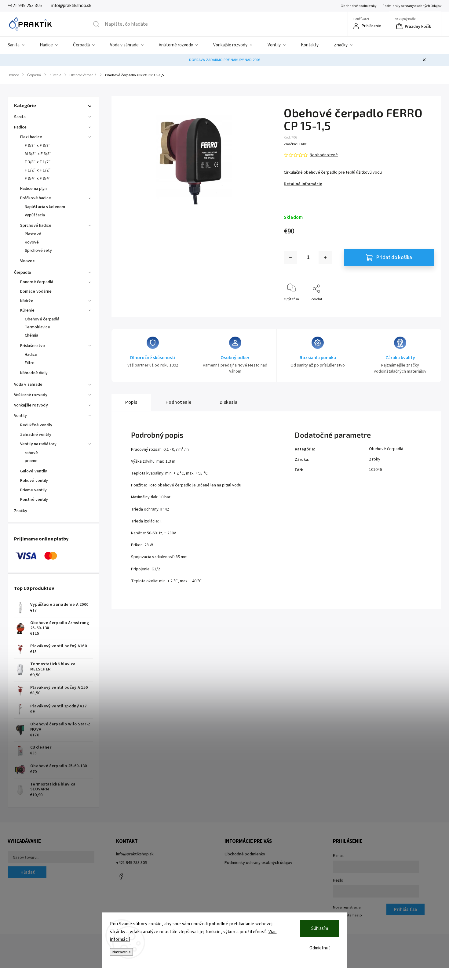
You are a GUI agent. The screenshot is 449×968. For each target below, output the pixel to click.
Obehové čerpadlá (42, 319)
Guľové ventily (33, 471)
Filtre (30, 363)
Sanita (20, 117)
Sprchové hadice (36, 225)
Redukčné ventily (36, 425)
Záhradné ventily (36, 435)
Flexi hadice (31, 137)
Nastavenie (121, 952)
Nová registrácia (347, 907)
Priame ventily (33, 490)
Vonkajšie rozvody (31, 405)
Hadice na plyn (33, 189)
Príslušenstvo (32, 346)
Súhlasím (319, 928)
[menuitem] (20, 45)
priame (31, 461)
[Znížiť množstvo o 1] (290, 257)
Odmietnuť (319, 948)
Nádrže (27, 301)
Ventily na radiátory (38, 444)
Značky (20, 511)
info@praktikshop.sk (135, 854)
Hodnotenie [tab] (179, 402)
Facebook (120, 876)
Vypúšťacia (35, 215)
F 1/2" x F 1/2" (38, 170)
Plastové (33, 234)
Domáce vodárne (36, 291)
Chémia (31, 335)
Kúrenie (27, 310)
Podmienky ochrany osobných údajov (411, 6)
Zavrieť (423, 309)
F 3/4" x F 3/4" (38, 178)
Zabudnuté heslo (347, 915)
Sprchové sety (38, 250)
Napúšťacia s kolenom (45, 207)
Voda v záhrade (28, 384)
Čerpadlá (22, 272)
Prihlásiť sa (405, 909)
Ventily (20, 416)
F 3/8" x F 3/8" (38, 146)
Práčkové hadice (35, 198)
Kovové (32, 242)
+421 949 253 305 (131, 863)
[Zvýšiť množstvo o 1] (325, 257)
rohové (31, 453)
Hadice (20, 127)
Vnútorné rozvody (31, 395)
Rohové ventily (34, 481)
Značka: (296, 144)
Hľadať (27, 872)
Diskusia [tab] (229, 402)
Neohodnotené (324, 155)
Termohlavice (37, 327)
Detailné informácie (303, 184)
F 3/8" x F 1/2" (38, 162)
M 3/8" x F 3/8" (38, 154)
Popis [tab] (131, 402)
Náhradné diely (34, 373)
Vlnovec (27, 261)
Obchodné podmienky (358, 6)
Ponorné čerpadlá (36, 282)
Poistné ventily (34, 500)
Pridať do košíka (394, 257)
